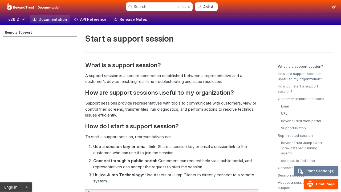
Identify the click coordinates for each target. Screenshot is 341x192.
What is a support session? (300, 66)
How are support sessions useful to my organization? (300, 76)
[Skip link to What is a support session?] (81, 65)
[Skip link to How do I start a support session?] (81, 126)
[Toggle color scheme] (334, 6)
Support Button (293, 128)
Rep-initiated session (295, 135)
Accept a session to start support (299, 185)
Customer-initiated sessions (301, 99)
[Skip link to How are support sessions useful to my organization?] (81, 92)
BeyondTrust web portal (301, 121)
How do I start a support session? (298, 89)
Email (285, 106)
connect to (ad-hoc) (298, 160)
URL (284, 113)
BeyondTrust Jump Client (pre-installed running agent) (302, 148)
